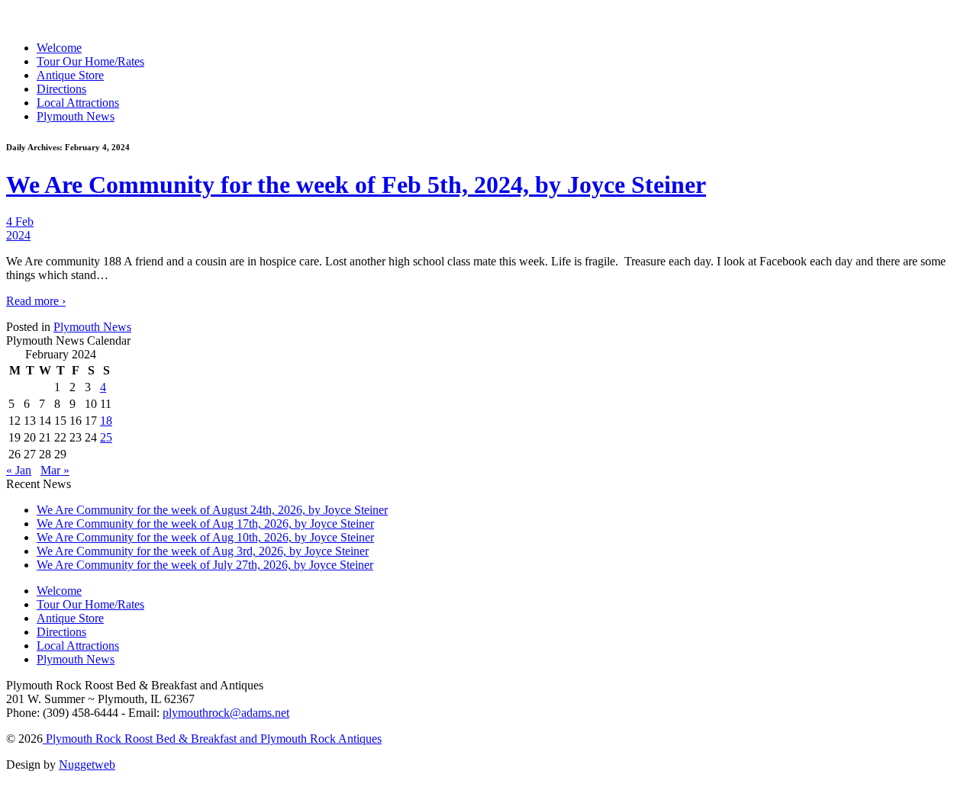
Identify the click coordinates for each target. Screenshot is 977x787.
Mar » (54, 470)
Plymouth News (75, 116)
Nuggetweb (87, 764)
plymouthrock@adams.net (226, 712)
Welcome (59, 47)
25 (106, 437)
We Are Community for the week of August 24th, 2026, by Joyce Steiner (212, 509)
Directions (61, 88)
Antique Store (70, 75)
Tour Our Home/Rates (90, 61)
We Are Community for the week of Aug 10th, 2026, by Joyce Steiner (205, 537)
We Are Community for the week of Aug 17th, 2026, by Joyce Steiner (205, 523)
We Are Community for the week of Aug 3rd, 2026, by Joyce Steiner (203, 550)
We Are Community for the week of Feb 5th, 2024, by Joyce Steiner (356, 184)
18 (106, 420)
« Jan (18, 470)
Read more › (36, 300)
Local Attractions (78, 102)
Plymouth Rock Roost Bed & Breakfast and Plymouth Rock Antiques (212, 738)
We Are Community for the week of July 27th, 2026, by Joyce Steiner (205, 564)
